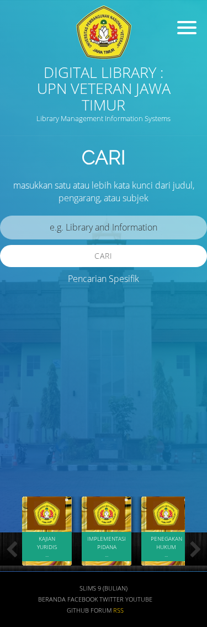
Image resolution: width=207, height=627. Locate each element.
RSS (118, 610)
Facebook (82, 599)
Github (78, 610)
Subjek (24, 435)
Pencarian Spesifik (103, 279)
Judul (21, 370)
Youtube (138, 599)
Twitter (111, 599)
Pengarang (30, 402)
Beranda (52, 599)
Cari (103, 255)
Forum (101, 610)
